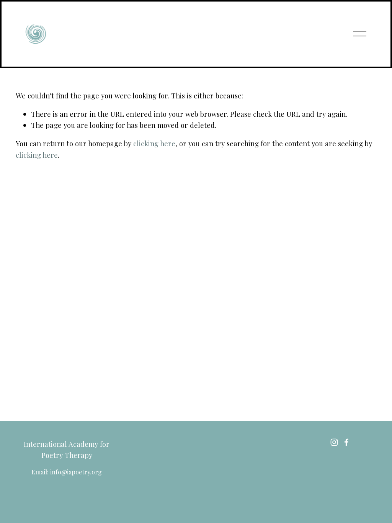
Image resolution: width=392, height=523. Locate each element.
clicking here (154, 143)
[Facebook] (346, 442)
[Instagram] (334, 442)
